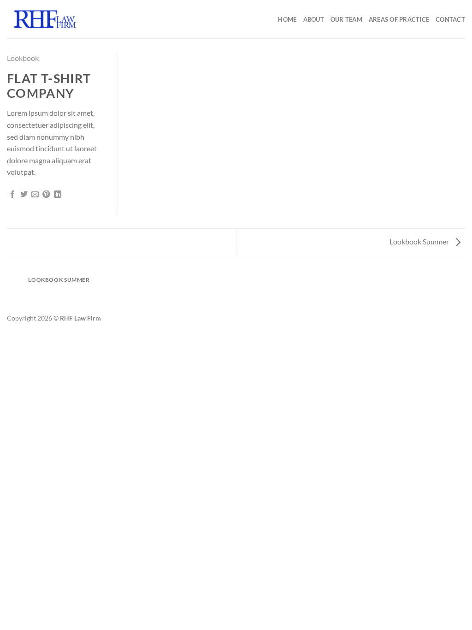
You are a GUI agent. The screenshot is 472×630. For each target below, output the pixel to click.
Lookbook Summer (419, 241)
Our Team (346, 19)
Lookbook (23, 57)
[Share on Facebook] (12, 194)
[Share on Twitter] (24, 194)
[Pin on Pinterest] (46, 194)
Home (287, 19)
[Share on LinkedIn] (57, 194)
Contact (450, 19)
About (313, 19)
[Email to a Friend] (35, 194)
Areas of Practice (399, 19)
